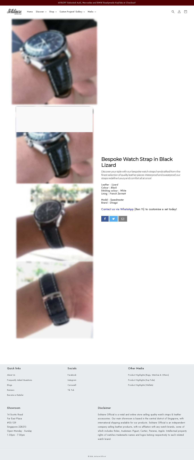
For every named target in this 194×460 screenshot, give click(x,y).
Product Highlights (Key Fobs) (141, 380)
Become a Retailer (15, 395)
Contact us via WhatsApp (117, 209)
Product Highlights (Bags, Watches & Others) (148, 375)
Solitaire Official (100, 456)
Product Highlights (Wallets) (140, 385)
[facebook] (105, 219)
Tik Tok (71, 390)
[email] (122, 219)
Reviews (10, 390)
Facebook (72, 375)
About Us (11, 375)
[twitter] (113, 219)
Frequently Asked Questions (19, 380)
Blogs (9, 385)
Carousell (72, 385)
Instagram (72, 380)
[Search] (173, 12)
